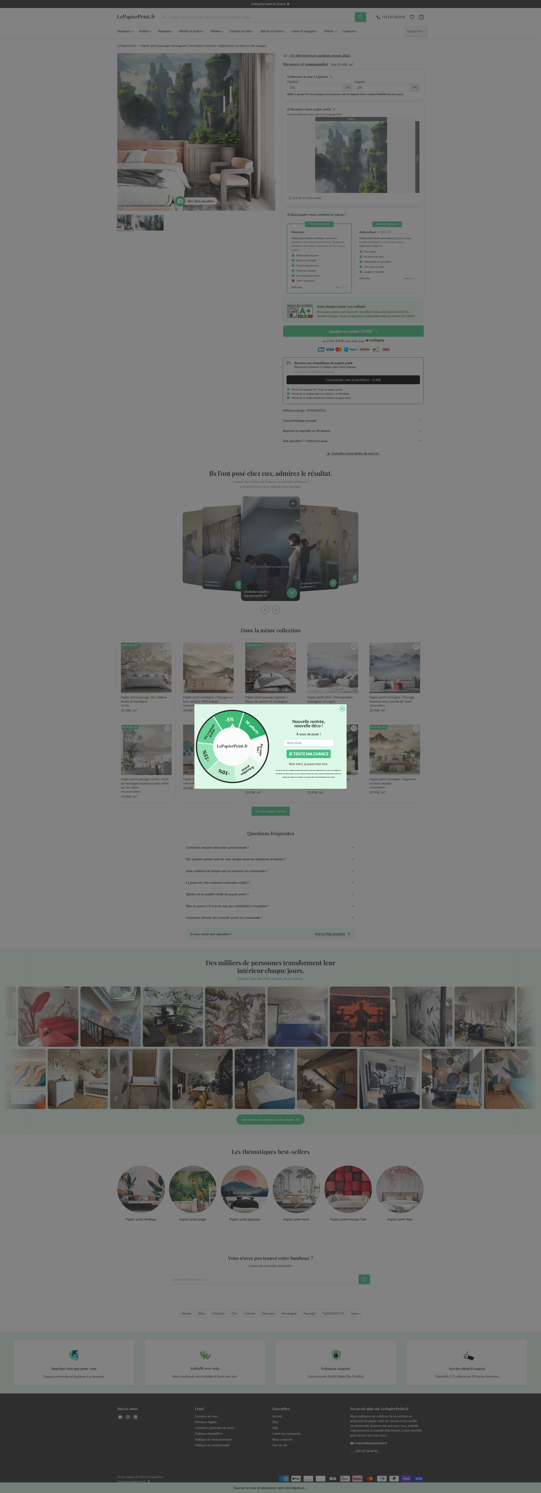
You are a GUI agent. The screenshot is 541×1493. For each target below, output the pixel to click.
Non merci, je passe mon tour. (308, 764)
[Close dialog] (342, 708)
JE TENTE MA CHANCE (309, 754)
